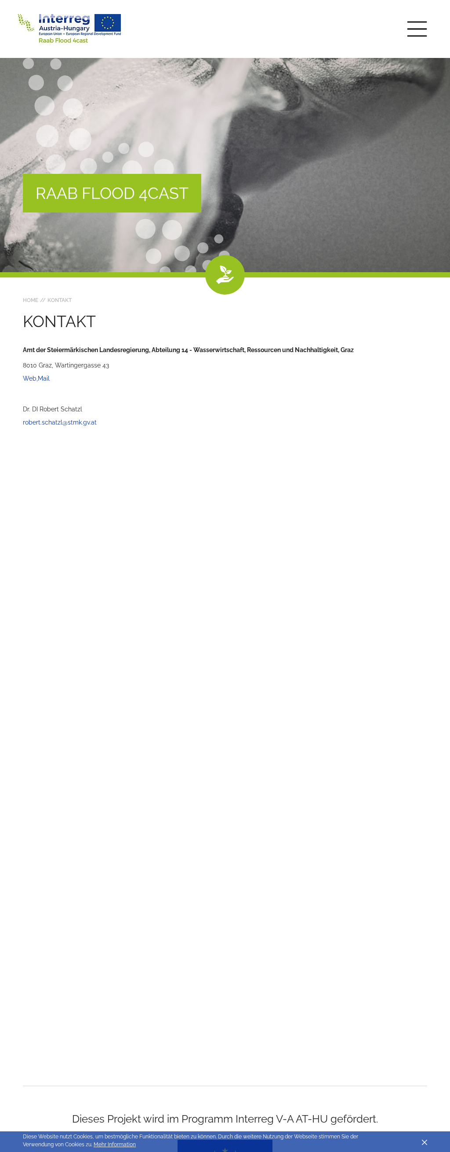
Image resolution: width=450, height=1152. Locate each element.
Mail (44, 378)
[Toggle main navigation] (417, 29)
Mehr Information (115, 1144)
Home (30, 300)
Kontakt (59, 300)
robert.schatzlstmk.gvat (60, 422)
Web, (30, 378)
